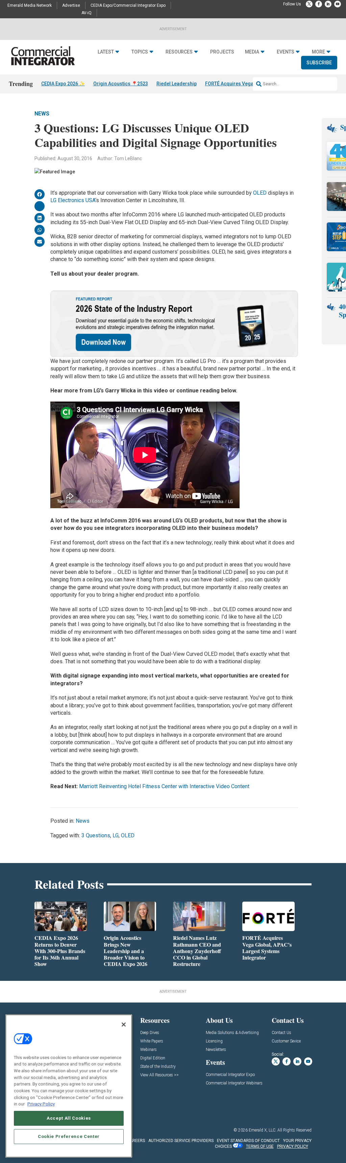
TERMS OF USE (260, 1146)
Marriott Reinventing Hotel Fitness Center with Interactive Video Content (164, 786)
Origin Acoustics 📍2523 (120, 83)
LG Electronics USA (72, 200)
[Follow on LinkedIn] (328, 4)
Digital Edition (152, 1058)
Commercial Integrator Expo (230, 1075)
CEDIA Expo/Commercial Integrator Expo (128, 5)
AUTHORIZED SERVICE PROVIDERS (181, 1140)
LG (116, 835)
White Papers (151, 1041)
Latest (106, 51)
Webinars (148, 1050)
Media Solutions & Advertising (232, 1033)
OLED (260, 193)
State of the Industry (158, 1066)
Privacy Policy (41, 1103)
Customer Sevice (286, 1041)
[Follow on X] (309, 4)
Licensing (214, 1041)
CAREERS (136, 1140)
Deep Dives (149, 1033)
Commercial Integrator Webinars (234, 1083)
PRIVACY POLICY (292, 1146)
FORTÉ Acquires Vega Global (237, 83)
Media (252, 51)
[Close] (123, 1024)
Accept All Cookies (69, 1118)
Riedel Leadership (176, 83)
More (318, 51)
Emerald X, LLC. (262, 1130)
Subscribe (319, 62)
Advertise (71, 5)
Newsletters (216, 1050)
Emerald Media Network (29, 5)
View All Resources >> (159, 1075)
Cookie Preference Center (69, 1136)
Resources (179, 51)
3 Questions (95, 835)
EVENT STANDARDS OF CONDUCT (248, 1140)
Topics (139, 51)
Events (285, 51)
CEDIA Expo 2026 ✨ (63, 83)
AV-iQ (86, 13)
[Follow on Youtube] (337, 4)
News (41, 113)
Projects (222, 51)
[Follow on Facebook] (318, 4)
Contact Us (281, 1033)
